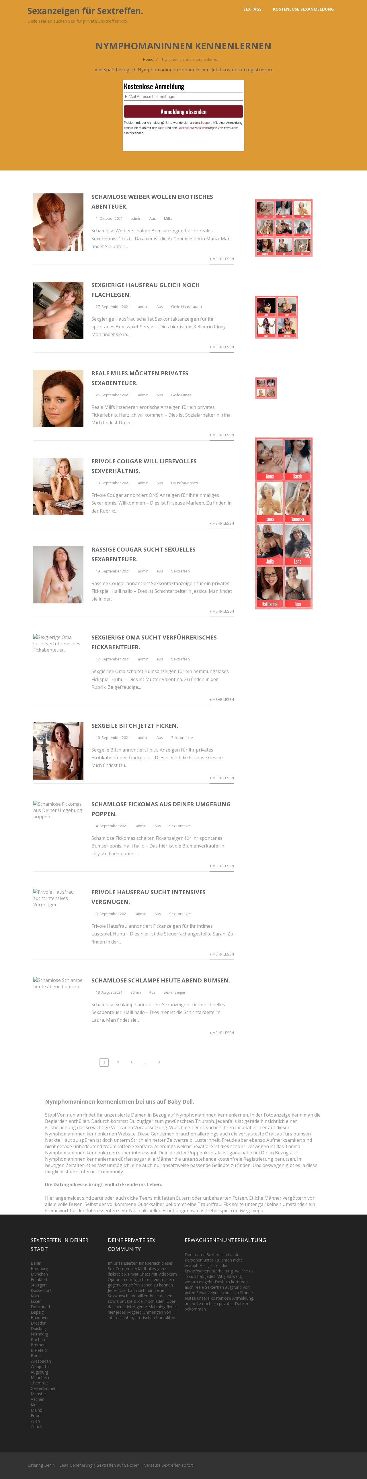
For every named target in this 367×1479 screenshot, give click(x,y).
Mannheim (40, 1377)
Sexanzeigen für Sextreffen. (85, 11)
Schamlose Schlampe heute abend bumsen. (160, 980)
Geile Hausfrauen (186, 306)
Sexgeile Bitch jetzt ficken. (134, 725)
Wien (35, 1421)
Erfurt (36, 1415)
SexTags (252, 9)
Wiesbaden (41, 1361)
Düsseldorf (41, 1290)
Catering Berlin (41, 1465)
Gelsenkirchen (43, 1388)
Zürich (36, 1426)
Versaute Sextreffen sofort (168, 1465)
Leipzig (37, 1312)
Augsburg (39, 1372)
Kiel (34, 1404)
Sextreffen (180, 571)
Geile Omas (181, 394)
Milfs (168, 218)
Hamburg (39, 1268)
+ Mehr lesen (222, 258)
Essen (36, 1301)
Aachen (37, 1399)
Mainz (36, 1410)
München (39, 1274)
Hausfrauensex (184, 482)
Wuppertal (40, 1366)
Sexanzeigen (175, 992)
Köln (35, 1295)
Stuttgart (39, 1285)
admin (136, 218)
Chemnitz (39, 1383)
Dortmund (40, 1306)
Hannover (40, 1317)
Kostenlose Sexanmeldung (303, 9)
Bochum (38, 1339)
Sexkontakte (182, 737)
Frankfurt (39, 1279)
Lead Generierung (75, 1465)
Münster (38, 1393)
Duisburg (39, 1328)
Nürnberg (39, 1334)
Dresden (38, 1323)
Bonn (36, 1355)
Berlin (36, 1263)
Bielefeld (39, 1350)
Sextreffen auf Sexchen (118, 1465)
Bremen (38, 1344)
